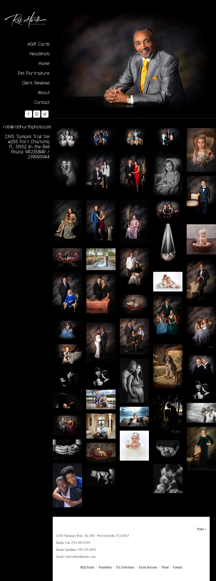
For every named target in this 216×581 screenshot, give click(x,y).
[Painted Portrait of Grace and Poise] (134, 222)
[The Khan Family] (134, 336)
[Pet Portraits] (67, 354)
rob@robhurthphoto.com (27, 126)
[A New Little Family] (101, 375)
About (44, 92)
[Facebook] (28, 114)
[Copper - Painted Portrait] (201, 449)
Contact (42, 102)
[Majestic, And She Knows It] (134, 304)
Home (44, 63)
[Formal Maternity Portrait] (101, 342)
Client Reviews (36, 82)
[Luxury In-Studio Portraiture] (67, 294)
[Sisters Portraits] (67, 138)
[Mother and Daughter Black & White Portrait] (67, 174)
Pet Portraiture (34, 73)
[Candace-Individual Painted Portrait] (67, 222)
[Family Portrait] (101, 138)
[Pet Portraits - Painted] (167, 366)
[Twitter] (45, 114)
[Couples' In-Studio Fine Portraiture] (101, 296)
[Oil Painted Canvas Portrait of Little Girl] (201, 150)
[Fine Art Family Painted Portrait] (167, 138)
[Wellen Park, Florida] (101, 399)
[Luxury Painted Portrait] (101, 222)
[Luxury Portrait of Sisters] (167, 210)
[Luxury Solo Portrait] (134, 64)
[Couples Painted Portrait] (201, 365)
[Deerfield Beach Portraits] (134, 416)
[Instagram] (36, 114)
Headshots (40, 53)
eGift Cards (39, 43)
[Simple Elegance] (134, 174)
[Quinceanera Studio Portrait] (67, 330)
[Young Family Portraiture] (167, 318)
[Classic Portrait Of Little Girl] (167, 174)
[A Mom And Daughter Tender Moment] (201, 329)
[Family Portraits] (134, 138)
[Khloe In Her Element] (67, 258)
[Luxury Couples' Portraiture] (101, 174)
